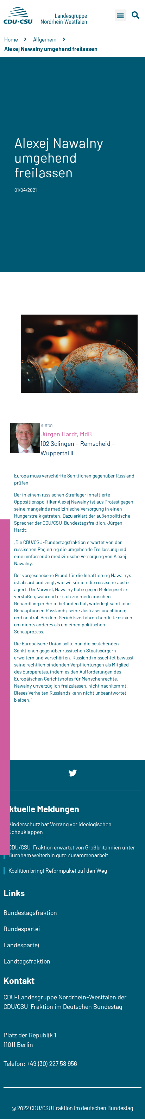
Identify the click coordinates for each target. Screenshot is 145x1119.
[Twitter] (72, 773)
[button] (120, 15)
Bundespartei (22, 928)
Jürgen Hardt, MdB (66, 434)
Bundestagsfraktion (30, 912)
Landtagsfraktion (27, 961)
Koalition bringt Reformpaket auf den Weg (57, 870)
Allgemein (45, 39)
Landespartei (21, 945)
